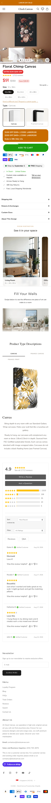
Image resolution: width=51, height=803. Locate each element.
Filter (9, 530)
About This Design (9, 219)
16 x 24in (20, 92)
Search (5, 708)
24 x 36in (8, 97)
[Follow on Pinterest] (16, 773)
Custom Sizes (7, 212)
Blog (4, 691)
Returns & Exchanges (10, 206)
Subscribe (12, 673)
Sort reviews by (10, 521)
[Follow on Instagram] (10, 773)
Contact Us (6, 712)
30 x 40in (21, 97)
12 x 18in (8, 92)
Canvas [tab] (14, 354)
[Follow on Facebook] (3, 773)
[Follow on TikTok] (29, 773)
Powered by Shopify (33, 786)
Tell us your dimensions (36, 176)
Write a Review (25, 477)
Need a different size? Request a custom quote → (20, 101)
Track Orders (7, 699)
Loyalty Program (8, 687)
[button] (13, 72)
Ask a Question (25, 483)
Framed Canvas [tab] (37, 354)
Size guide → (44, 85)
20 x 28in (33, 92)
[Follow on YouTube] (23, 773)
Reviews (5, 704)
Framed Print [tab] (14, 359)
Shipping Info (6, 199)
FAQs (4, 695)
